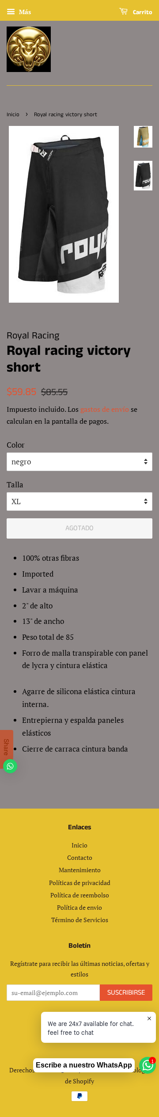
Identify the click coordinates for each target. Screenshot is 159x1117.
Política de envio (79, 907)
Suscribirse (126, 993)
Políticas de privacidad (79, 882)
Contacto (79, 857)
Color (16, 445)
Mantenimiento (80, 870)
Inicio (13, 114)
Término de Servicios (79, 920)
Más (24, 12)
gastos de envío (104, 409)
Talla (15, 484)
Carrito (141, 12)
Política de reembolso (79, 895)
